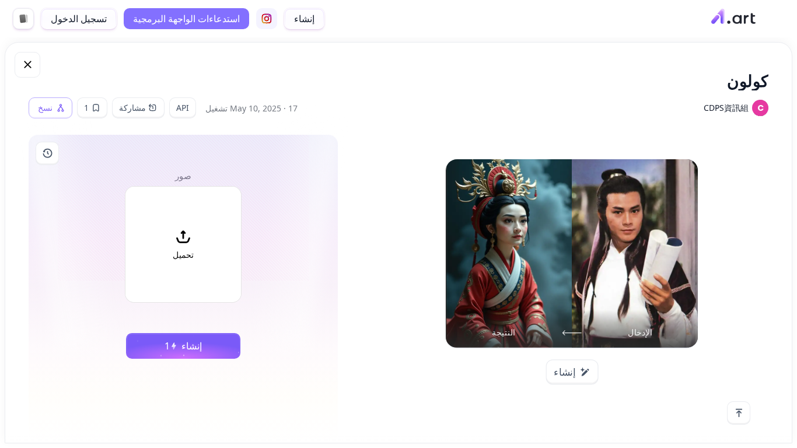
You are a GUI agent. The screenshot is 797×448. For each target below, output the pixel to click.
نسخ (45, 108)
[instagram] (266, 18)
